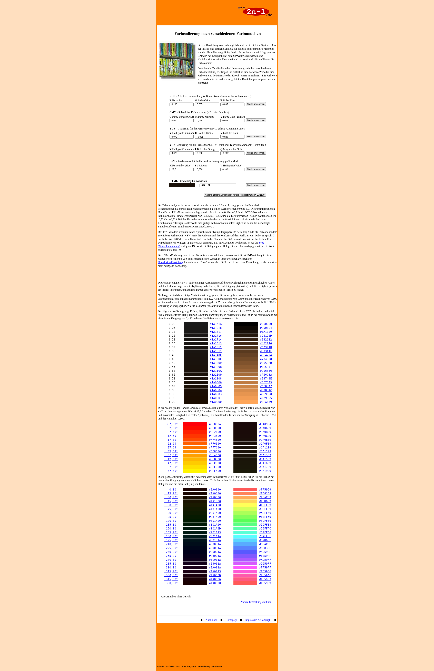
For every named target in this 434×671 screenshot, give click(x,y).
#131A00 (215, 509)
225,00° (171, 548)
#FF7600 (215, 447)
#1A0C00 (216, 402)
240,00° (171, 552)
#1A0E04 (216, 390)
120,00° (171, 520)
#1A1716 (216, 335)
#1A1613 (216, 343)
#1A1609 (265, 463)
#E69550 (266, 394)
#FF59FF (265, 567)
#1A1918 (216, 327)
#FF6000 (215, 443)
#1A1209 (265, 451)
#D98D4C (266, 390)
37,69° (171, 455)
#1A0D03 (216, 394)
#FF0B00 (215, 428)
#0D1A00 (215, 513)
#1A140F (216, 355)
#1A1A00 (215, 505)
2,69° (171, 428)
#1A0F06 (216, 382)
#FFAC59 (265, 497)
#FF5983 (265, 579)
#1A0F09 (265, 443)
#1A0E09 (265, 439)
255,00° (171, 555)
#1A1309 (265, 455)
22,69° (171, 443)
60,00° (171, 505)
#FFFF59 (265, 505)
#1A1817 (216, 331)
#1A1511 (216, 351)
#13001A (215, 563)
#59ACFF (265, 544)
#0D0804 (266, 327)
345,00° (171, 579)
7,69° (171, 432)
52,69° (171, 467)
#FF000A (215, 424)
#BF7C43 (266, 382)
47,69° (171, 463)
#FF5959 (265, 489)
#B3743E (266, 378)
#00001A (215, 552)
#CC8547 (266, 386)
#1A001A (215, 567)
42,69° (171, 459)
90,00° (171, 513)
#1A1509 (265, 459)
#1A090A (265, 424)
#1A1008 (216, 378)
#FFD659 (265, 501)
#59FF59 (265, 520)
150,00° (171, 528)
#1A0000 (215, 489)
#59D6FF (265, 540)
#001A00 (215, 520)
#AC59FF (265, 559)
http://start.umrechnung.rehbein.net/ (204, 666)
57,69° (171, 471)
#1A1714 (216, 339)
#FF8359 (265, 493)
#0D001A (215, 559)
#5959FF (265, 552)
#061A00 (215, 516)
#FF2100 (215, 432)
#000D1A (215, 544)
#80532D (266, 363)
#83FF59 (265, 516)
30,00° (171, 497)
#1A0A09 (265, 428)
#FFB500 (215, 459)
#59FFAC (265, 528)
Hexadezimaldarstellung (170, 262)
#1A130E (216, 359)
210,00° (171, 544)
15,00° (171, 493)
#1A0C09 (265, 435)
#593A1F (266, 351)
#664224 (266, 355)
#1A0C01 (216, 398)
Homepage (231, 620)
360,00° (171, 583)
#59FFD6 (265, 532)
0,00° (171, 489)
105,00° (171, 516)
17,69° (171, 439)
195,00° (171, 540)
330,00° (171, 575)
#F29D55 (266, 398)
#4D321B (266, 347)
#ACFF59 (265, 513)
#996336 (266, 370)
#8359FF (265, 555)
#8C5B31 (266, 366)
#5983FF (265, 548)
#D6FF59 (265, 509)
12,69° (171, 435)
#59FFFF (265, 536)
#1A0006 (215, 579)
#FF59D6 (265, 571)
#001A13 (215, 532)
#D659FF (265, 563)
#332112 (266, 339)
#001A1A (215, 536)
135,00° (171, 524)
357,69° (171, 424)
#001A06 (215, 524)
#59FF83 (265, 524)
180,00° (171, 536)
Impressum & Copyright (258, 620)
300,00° (171, 567)
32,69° (171, 451)
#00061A (215, 548)
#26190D (266, 335)
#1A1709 (265, 467)
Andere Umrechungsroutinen (255, 602)
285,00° (171, 563)
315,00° (171, 571)
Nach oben (211, 620)
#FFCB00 (215, 463)
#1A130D (216, 363)
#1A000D (215, 575)
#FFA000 (215, 455)
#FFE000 (215, 467)
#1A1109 (266, 331)
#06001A (215, 555)
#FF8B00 (215, 451)
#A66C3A (266, 374)
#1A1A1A (216, 324)
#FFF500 (215, 471)
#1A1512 (216, 347)
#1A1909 (265, 471)
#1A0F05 (216, 386)
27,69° (171, 447)
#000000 (266, 324)
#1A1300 (215, 501)
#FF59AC (265, 575)
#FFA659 (266, 402)
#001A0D (215, 528)
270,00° (171, 559)
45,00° (171, 501)
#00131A (215, 540)
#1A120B (216, 366)
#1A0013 (215, 571)
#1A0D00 (215, 497)
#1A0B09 (265, 432)
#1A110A (216, 370)
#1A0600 (215, 493)
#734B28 (266, 359)
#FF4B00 (215, 439)
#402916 (266, 343)
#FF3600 (215, 435)
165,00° (171, 532)
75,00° (171, 509)
